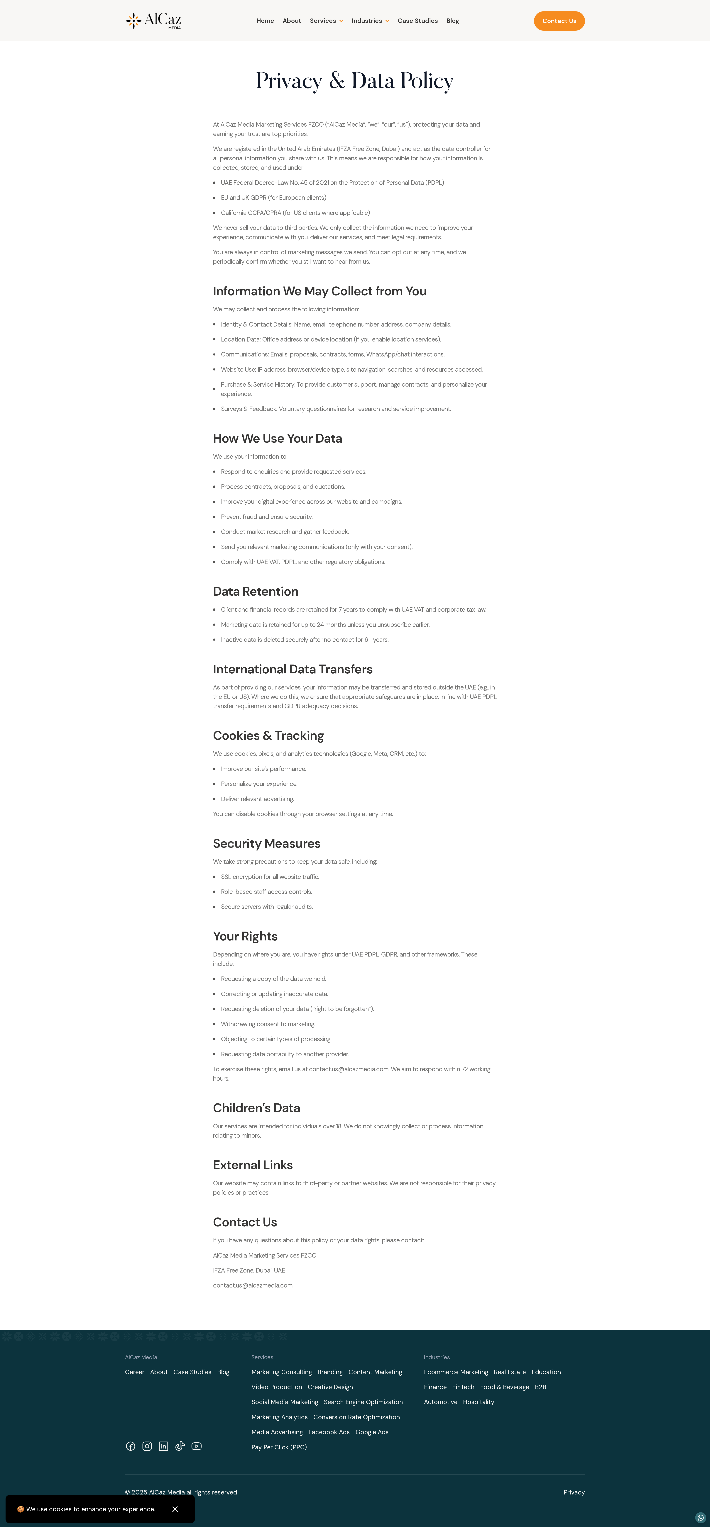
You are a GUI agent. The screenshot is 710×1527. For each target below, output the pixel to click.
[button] (326, 20)
